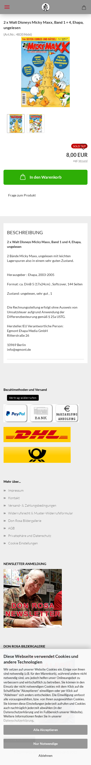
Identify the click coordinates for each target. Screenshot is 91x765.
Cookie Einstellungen (23, 543)
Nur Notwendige (45, 744)
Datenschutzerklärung (18, 720)
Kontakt (14, 498)
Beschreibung (25, 232)
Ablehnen (45, 755)
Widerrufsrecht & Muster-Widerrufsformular (40, 513)
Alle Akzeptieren (45, 730)
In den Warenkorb (46, 177)
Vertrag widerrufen (23, 397)
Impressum (16, 490)
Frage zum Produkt (22, 195)
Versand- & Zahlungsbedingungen (32, 505)
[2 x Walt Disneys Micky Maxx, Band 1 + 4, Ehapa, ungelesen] (45, 71)
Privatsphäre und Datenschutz (29, 536)
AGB (11, 528)
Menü (7, 7)
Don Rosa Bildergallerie (24, 521)
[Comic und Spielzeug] (45, 7)
